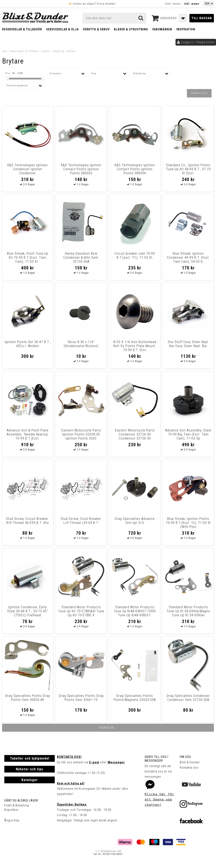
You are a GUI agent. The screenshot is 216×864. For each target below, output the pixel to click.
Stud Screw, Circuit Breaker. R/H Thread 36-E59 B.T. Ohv (27, 521)
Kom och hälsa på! (71, 783)
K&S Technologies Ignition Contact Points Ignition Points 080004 (135, 169)
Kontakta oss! (69, 757)
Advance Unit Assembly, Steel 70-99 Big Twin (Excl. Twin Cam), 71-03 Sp (188, 434)
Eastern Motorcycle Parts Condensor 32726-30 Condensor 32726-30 (135, 434)
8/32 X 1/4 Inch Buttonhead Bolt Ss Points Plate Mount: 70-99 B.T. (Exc (134, 346)
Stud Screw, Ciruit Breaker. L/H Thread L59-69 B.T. (81, 521)
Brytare (71, 51)
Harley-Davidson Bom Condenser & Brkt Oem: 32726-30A (81, 257)
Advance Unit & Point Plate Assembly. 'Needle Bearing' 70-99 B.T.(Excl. (28, 434)
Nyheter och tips (29, 769)
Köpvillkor (11, 810)
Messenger (116, 762)
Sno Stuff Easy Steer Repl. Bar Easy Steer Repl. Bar (188, 344)
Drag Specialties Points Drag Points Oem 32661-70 (81, 698)
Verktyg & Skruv (96, 29)
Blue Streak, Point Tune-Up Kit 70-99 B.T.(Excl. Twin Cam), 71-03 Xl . (27, 257)
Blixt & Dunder (190, 762)
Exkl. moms (173, 3)
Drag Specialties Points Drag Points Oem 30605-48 (27, 698)
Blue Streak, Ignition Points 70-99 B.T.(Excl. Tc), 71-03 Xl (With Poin (188, 523)
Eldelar (46, 51)
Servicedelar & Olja (62, 29)
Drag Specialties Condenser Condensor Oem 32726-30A (188, 698)
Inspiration (185, 29)
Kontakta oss (189, 767)
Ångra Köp (11, 820)
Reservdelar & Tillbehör (22, 29)
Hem (4, 51)
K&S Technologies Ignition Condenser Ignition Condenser (27, 169)
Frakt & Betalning (16, 805)
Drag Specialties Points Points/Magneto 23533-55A (135, 698)
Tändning (58, 51)
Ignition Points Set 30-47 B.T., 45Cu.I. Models (28, 344)
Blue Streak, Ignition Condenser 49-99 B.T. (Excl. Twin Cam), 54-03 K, (188, 257)
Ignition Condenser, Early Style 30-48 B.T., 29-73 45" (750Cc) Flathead (27, 611)
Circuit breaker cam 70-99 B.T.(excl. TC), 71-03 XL (135, 255)
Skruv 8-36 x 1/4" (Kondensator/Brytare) (81, 344)
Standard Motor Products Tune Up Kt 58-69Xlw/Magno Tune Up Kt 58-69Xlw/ (188, 611)
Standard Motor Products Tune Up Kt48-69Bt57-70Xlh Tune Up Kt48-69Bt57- (135, 611)
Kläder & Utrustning (131, 29)
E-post (94, 762)
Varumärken (162, 29)
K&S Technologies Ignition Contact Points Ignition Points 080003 (81, 169)
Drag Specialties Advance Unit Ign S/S (135, 521)
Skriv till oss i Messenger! (156, 759)
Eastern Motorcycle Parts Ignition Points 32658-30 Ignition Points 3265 (81, 434)
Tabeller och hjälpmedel (29, 758)
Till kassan (202, 18)
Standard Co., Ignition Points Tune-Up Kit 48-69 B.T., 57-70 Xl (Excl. (188, 169)
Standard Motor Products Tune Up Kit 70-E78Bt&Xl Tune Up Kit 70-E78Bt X (81, 611)
